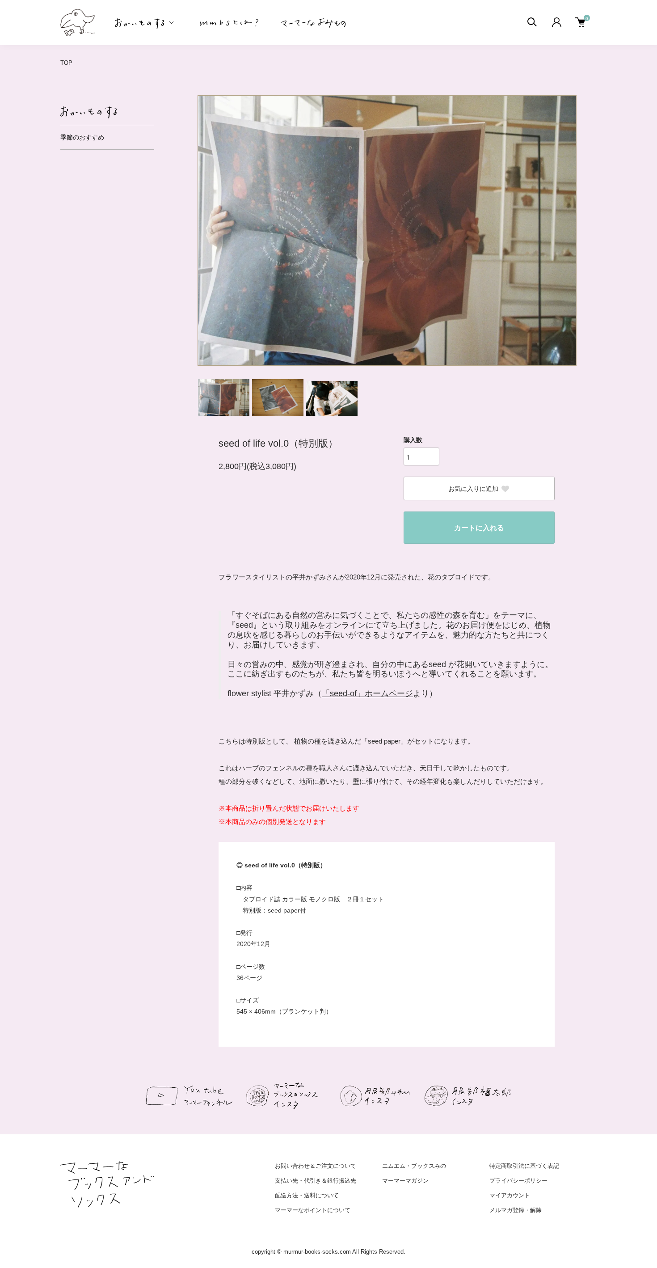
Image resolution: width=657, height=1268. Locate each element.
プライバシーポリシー (518, 1180)
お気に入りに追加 (473, 488)
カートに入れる (479, 528)
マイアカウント (509, 1195)
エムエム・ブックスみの (414, 1165)
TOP (66, 62)
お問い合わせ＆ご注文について (315, 1165)
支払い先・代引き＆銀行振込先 (315, 1180)
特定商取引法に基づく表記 (524, 1165)
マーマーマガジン (405, 1180)
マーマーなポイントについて (312, 1210)
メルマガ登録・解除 (515, 1210)
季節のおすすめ (82, 137)
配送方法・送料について (307, 1195)
